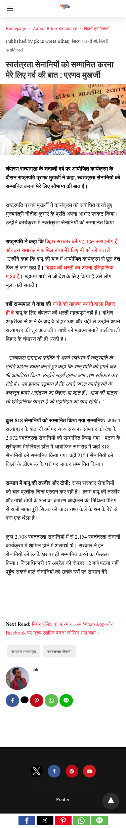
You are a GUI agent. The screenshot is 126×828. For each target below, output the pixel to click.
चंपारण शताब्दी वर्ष (83, 41)
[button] (26, 820)
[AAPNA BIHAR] (65, 3)
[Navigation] (8, 8)
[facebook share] (12, 700)
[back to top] (110, 801)
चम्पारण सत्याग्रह (23, 651)
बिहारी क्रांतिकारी (97, 28)
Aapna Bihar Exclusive (55, 28)
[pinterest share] (36, 700)
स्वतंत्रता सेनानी (59, 651)
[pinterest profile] (72, 771)
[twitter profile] (36, 771)
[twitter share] (24, 699)
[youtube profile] (89, 771)
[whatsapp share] (51, 700)
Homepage (16, 28)
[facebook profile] (54, 771)
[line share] (66, 700)
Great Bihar (56, 41)
